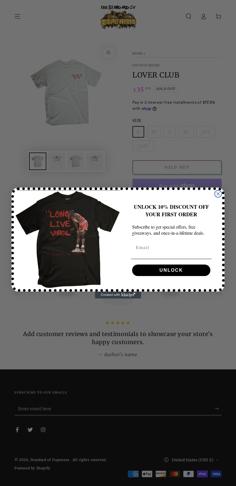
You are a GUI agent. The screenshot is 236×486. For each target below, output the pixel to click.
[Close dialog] (218, 193)
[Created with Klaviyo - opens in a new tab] (118, 295)
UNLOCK (171, 270)
